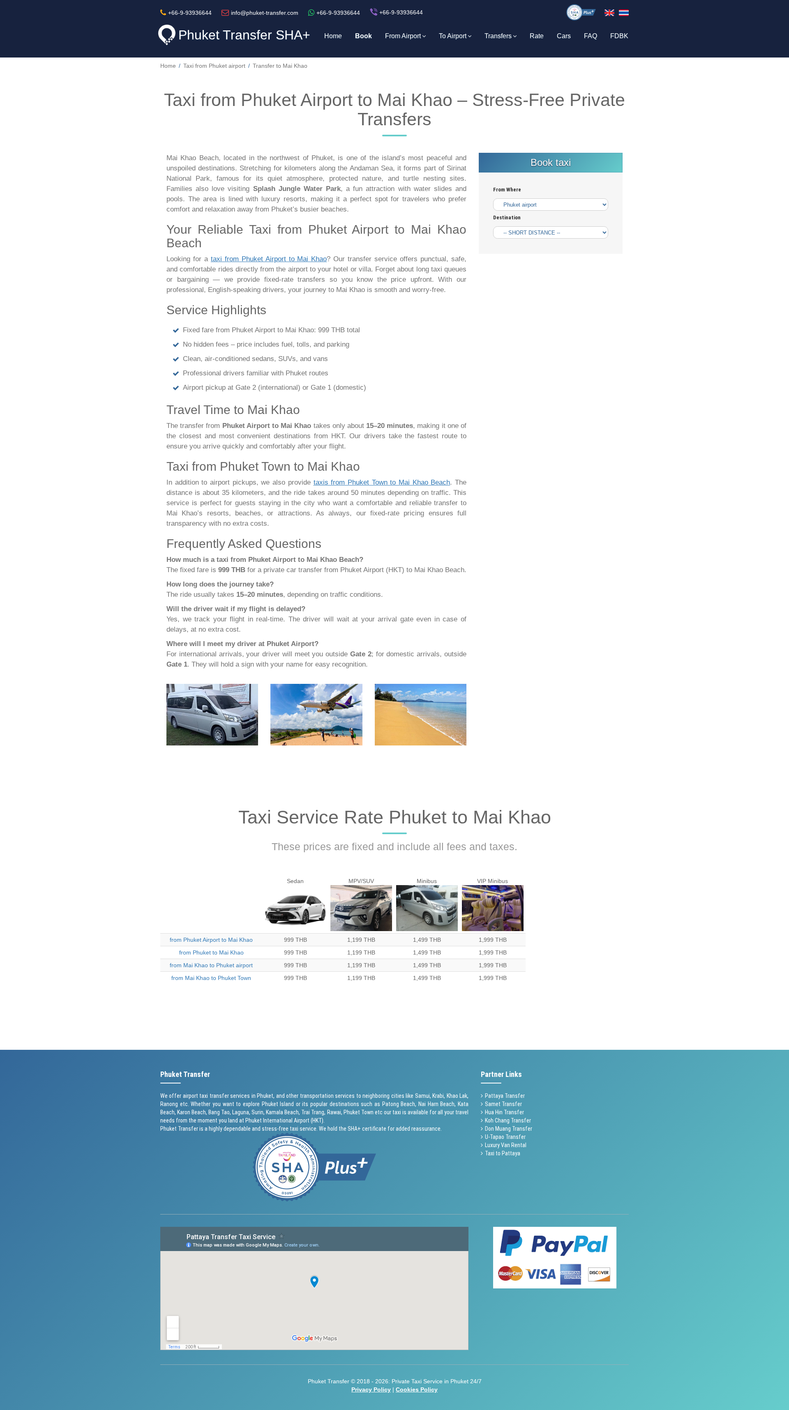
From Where (507, 190)
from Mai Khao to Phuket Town (211, 978)
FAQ (590, 35)
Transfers (498, 35)
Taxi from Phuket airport (214, 65)
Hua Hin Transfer (504, 1112)
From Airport (403, 35)
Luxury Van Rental (505, 1145)
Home (333, 35)
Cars (564, 35)
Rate (537, 35)
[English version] (609, 12)
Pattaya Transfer (505, 1096)
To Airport (452, 35)
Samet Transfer (503, 1104)
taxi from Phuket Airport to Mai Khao (269, 259)
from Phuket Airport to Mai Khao (211, 939)
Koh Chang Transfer (508, 1120)
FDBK (619, 35)
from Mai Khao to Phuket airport (211, 965)
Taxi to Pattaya (502, 1153)
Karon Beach (191, 1112)
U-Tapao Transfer (505, 1137)
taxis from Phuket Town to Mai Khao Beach (382, 482)
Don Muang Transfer (508, 1128)
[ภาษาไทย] (624, 12)
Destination (507, 218)
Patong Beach (398, 1104)
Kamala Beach (282, 1112)
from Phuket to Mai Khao (211, 952)
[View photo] (212, 714)
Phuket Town (359, 1112)
